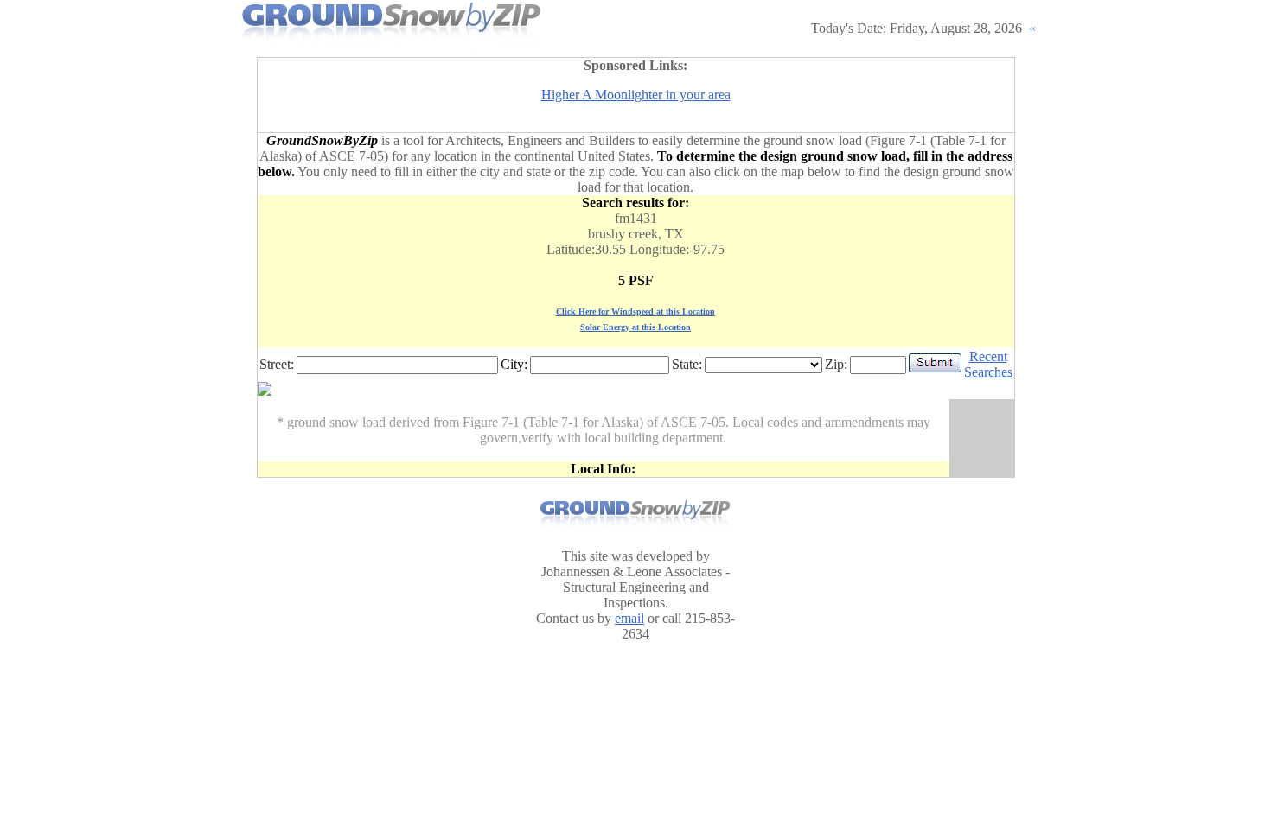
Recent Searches (988, 364)
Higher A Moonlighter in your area (636, 94)
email (629, 618)
